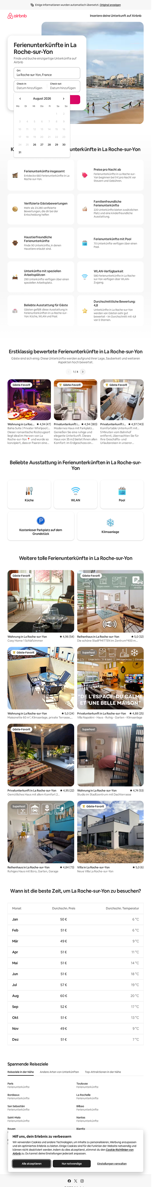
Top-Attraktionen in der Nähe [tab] (103, 1072)
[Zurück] (69, 372)
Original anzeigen (110, 5)
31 (20, 152)
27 (41, 144)
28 (49, 144)
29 (56, 144)
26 (34, 144)
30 (64, 144)
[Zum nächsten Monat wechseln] (63, 99)
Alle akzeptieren (31, 1163)
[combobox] (47, 75)
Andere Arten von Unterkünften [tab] (59, 1072)
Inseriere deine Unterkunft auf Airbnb (115, 16)
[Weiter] (83, 372)
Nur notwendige (72, 1163)
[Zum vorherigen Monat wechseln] (20, 99)
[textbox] (30, 88)
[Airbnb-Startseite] (17, 16)
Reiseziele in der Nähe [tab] (21, 1072)
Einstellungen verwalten (112, 1163)
